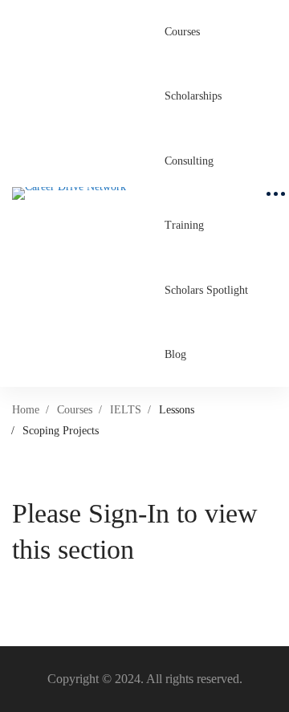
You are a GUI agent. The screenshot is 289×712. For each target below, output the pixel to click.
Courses (74, 410)
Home (25, 410)
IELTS (125, 410)
